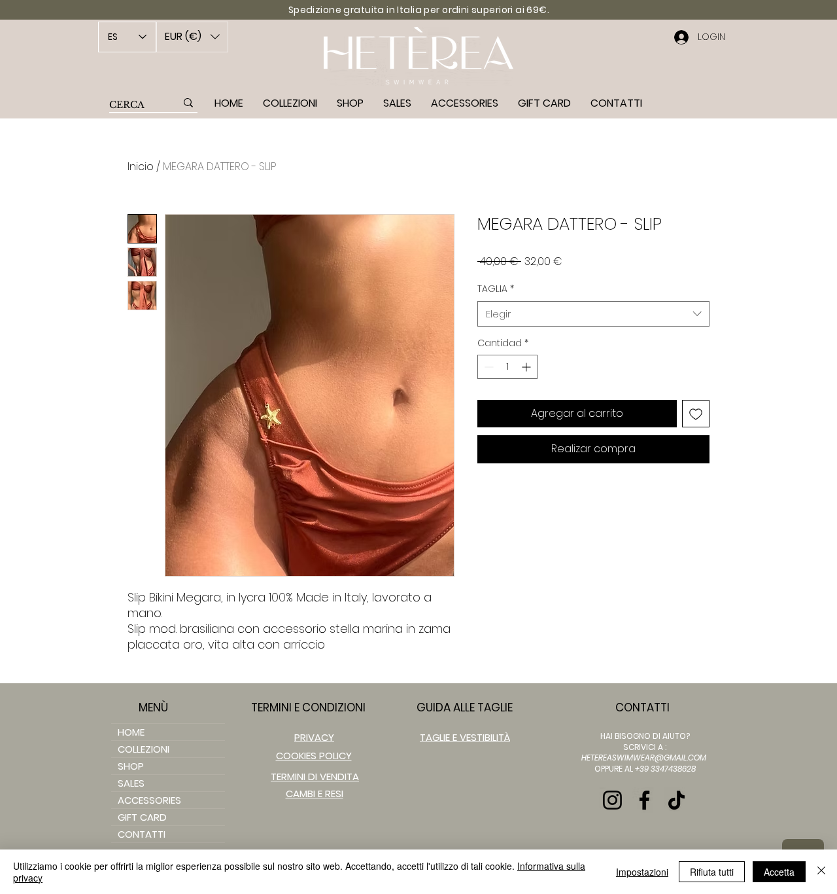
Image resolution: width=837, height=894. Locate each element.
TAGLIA (495, 289)
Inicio (141, 166)
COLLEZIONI (143, 749)
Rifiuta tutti (712, 871)
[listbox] (192, 37)
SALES (131, 783)
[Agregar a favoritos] (695, 413)
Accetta (779, 871)
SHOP (131, 766)
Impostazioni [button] (642, 871)
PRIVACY (314, 737)
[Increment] (527, 366)
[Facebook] (644, 800)
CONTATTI (141, 834)
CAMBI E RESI (314, 793)
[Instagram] (612, 800)
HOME (131, 732)
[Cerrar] (821, 872)
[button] (192, 37)
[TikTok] (676, 800)
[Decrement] (487, 366)
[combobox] (593, 314)
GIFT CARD (142, 817)
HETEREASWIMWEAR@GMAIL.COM (643, 757)
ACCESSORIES (149, 800)
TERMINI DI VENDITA (315, 776)
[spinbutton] (507, 366)
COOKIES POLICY (314, 755)
